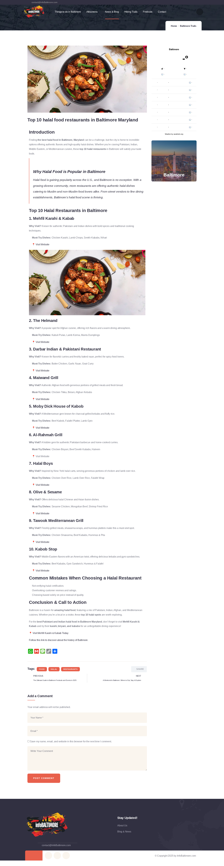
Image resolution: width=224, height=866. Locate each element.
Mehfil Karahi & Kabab (53, 218)
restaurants (70, 669)
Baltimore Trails (188, 26)
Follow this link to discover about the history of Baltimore (58, 640)
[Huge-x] (48, 855)
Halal (54, 669)
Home (174, 26)
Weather (168, 134)
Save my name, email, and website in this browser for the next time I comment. (71, 741)
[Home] (34, 11)
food (42, 669)
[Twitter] (182, 2)
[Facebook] (188, 2)
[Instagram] (194, 2)
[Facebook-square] (57, 855)
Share (140, 669)
